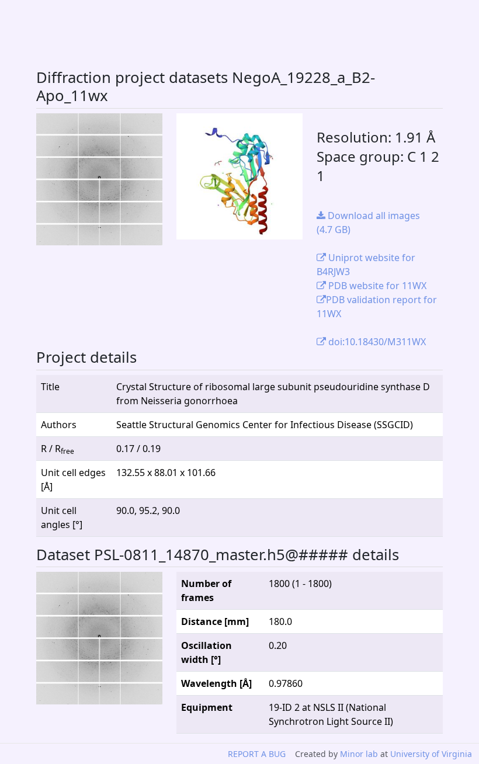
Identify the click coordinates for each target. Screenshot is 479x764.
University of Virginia (431, 753)
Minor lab (359, 753)
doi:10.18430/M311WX (376, 341)
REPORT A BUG (257, 753)
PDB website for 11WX (376, 285)
